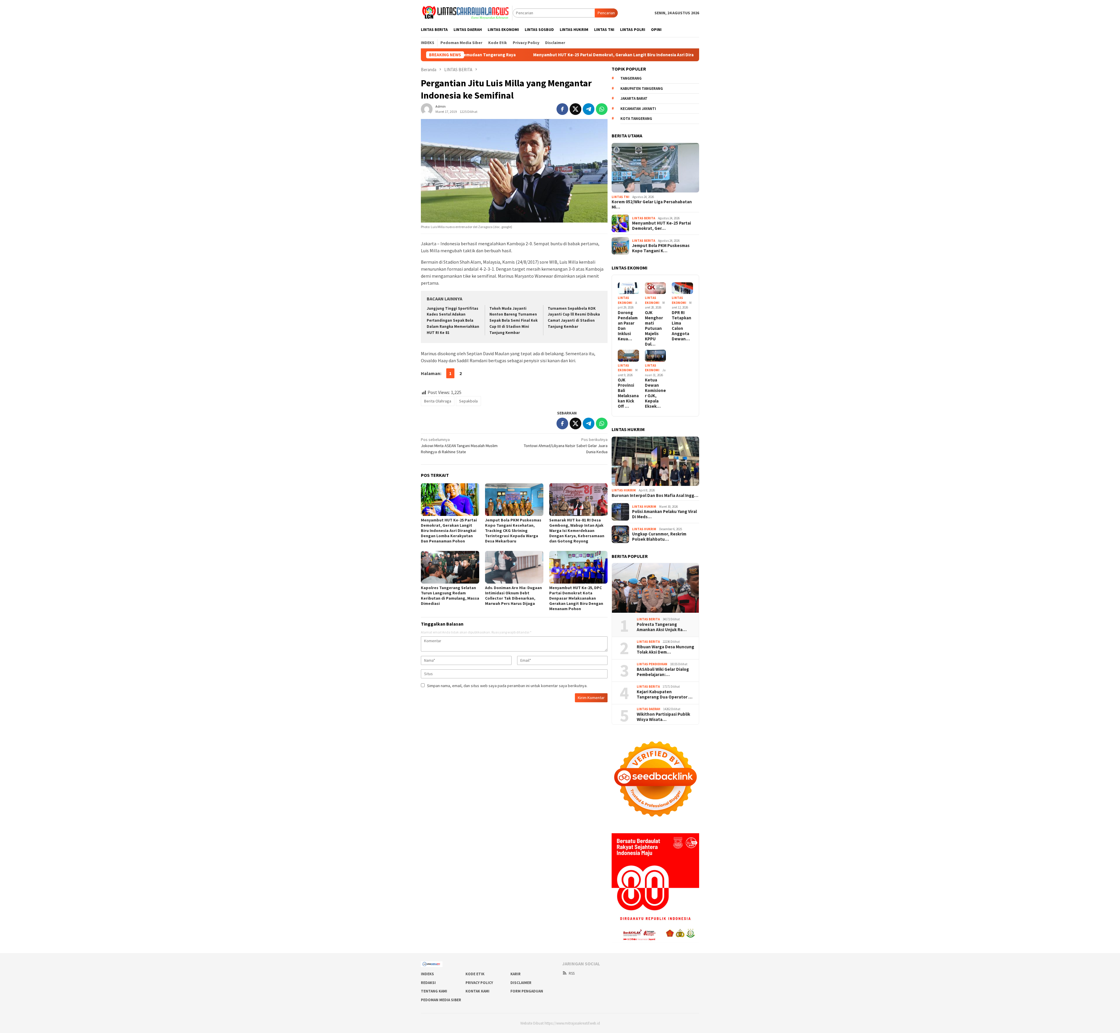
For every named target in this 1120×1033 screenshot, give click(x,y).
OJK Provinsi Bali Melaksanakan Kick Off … (628, 393)
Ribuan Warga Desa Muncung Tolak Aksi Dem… (665, 649)
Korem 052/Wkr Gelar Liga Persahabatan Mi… (652, 204)
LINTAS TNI (620, 197)
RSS (572, 973)
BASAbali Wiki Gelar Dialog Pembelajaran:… (663, 672)
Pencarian (606, 12)
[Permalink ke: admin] (427, 108)
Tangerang (631, 78)
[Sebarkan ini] (562, 109)
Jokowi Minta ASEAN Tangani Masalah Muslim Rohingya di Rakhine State (459, 445)
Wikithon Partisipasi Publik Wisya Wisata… (663, 717)
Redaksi (428, 982)
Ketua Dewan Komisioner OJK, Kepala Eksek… (655, 393)
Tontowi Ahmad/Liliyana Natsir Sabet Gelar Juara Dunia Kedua (566, 445)
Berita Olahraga (437, 401)
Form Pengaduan (526, 991)
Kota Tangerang (636, 118)
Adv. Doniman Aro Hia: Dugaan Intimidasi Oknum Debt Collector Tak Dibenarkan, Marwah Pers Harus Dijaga (513, 595)
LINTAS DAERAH (648, 709)
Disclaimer (520, 982)
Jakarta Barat (634, 98)
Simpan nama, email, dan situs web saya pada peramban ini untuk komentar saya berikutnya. (507, 685)
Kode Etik (475, 973)
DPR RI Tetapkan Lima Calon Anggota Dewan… (681, 326)
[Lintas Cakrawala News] (467, 12)
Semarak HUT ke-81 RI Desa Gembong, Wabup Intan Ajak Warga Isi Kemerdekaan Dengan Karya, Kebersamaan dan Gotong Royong (576, 530)
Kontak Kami (477, 991)
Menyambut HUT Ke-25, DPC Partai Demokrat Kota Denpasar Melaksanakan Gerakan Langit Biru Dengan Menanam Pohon (576, 598)
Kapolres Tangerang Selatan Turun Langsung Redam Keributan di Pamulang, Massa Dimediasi (450, 595)
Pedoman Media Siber (441, 999)
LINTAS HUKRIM (624, 490)
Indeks (427, 973)
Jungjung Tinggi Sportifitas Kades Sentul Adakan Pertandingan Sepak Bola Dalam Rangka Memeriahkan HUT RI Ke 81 (453, 320)
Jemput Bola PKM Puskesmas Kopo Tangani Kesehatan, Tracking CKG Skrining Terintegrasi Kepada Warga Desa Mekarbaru (513, 530)
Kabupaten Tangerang (641, 88)
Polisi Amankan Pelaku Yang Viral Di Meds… (664, 514)
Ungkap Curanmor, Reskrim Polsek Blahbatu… (659, 536)
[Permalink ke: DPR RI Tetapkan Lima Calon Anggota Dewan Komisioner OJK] (682, 288)
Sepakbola (468, 401)
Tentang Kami (434, 991)
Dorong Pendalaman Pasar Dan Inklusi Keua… (628, 326)
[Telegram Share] (588, 109)
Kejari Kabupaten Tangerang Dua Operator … (664, 694)
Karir (515, 973)
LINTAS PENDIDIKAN (652, 664)
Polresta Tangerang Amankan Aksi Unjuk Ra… (662, 627)
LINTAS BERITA (643, 218)
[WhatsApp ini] (602, 109)
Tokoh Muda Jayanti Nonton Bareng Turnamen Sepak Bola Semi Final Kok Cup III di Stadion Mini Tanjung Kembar (513, 320)
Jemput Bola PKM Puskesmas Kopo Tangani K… (661, 248)
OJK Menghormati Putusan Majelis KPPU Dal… (654, 328)
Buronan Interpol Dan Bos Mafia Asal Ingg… (655, 495)
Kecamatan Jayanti (638, 108)
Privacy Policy (479, 982)
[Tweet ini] (575, 109)
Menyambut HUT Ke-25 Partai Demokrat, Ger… (661, 225)
